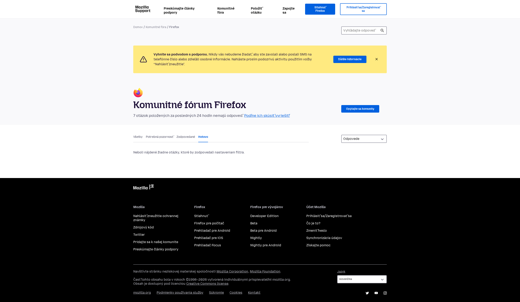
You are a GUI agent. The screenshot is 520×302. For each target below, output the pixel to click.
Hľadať (382, 30)
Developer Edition (264, 216)
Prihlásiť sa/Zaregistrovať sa (363, 9)
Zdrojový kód (143, 227)
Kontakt (254, 292)
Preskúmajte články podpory (179, 10)
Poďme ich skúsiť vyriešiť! (267, 115)
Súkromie (216, 292)
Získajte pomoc (318, 245)
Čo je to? (313, 223)
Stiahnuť (201, 216)
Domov (138, 27)
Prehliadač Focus (207, 245)
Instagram (385, 293)
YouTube (376, 293)
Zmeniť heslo (316, 230)
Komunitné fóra (225, 10)
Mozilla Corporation (232, 271)
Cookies (236, 292)
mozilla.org (142, 292)
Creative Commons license (207, 284)
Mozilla (143, 188)
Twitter (139, 235)
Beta (253, 223)
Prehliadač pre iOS (208, 238)
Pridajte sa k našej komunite (155, 242)
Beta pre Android (263, 230)
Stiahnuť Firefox (320, 9)
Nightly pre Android (265, 245)
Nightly (256, 238)
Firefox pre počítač (209, 223)
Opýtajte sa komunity (360, 109)
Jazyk (341, 271)
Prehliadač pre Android (212, 230)
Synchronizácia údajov (324, 238)
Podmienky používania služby (180, 292)
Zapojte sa (289, 10)
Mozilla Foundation (265, 271)
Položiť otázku (256, 10)
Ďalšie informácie (350, 59)
